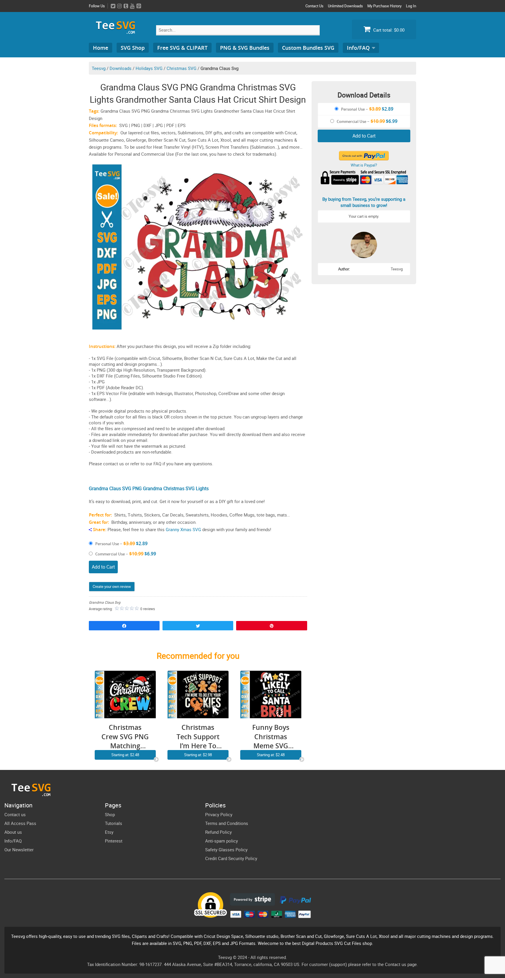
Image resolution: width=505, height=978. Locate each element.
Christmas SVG (181, 68)
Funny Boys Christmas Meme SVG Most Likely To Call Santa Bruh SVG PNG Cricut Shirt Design (270, 737)
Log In (411, 5)
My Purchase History (384, 5)
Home (100, 47)
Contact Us (314, 5)
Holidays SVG (149, 68)
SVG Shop (133, 47)
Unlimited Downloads (345, 5)
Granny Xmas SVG (183, 529)
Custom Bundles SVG (308, 47)
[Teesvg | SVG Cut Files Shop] (118, 31)
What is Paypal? (364, 165)
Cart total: (388, 30)
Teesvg (99, 68)
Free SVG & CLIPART (182, 47)
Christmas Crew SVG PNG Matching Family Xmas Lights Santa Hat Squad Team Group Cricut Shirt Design (125, 737)
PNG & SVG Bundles (244, 47)
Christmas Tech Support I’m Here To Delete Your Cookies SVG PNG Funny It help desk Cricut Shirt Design (198, 737)
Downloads (121, 68)
